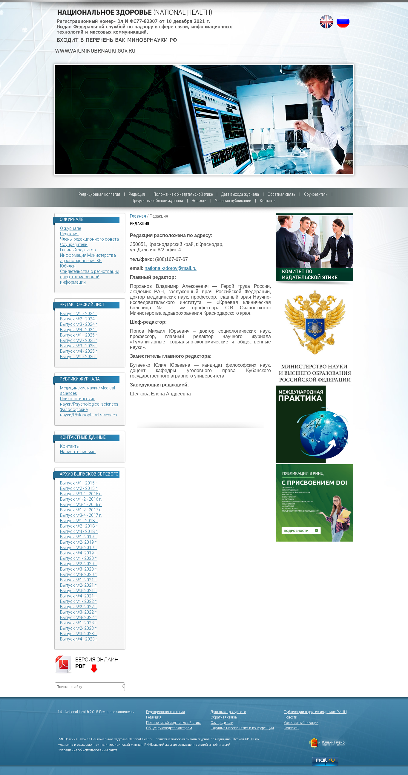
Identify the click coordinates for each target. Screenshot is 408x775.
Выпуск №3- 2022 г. (78, 612)
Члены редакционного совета (89, 239)
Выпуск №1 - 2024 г (78, 313)
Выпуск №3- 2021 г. (78, 590)
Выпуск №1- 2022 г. (78, 601)
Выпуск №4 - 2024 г (78, 329)
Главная (138, 216)
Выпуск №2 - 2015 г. (79, 488)
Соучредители (316, 194)
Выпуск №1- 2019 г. (78, 536)
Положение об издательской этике (183, 194)
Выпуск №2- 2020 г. (78, 563)
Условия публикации (233, 200)
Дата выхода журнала (240, 194)
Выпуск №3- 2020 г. (78, 569)
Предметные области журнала (157, 200)
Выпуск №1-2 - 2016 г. (81, 499)
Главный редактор (78, 249)
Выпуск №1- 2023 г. (78, 622)
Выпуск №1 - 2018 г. (79, 520)
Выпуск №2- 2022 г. (78, 606)
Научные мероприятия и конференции (242, 728)
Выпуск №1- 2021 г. (78, 579)
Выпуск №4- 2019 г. (78, 553)
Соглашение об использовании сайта (87, 750)
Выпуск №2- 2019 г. (78, 542)
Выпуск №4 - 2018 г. (79, 531)
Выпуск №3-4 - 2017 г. (81, 515)
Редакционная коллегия (99, 194)
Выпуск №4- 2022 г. (78, 617)
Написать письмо (78, 451)
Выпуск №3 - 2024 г (78, 324)
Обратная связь (281, 194)
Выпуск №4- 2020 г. (78, 574)
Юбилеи (68, 266)
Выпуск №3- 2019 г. (78, 547)
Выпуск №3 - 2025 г (78, 345)
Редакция (137, 194)
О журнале (70, 228)
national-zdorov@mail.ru (171, 268)
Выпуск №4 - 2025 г (78, 351)
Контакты (268, 200)
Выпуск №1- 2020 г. (78, 558)
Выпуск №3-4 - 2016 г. (81, 504)
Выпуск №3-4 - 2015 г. (81, 493)
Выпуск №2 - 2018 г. (79, 526)
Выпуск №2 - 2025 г (78, 340)
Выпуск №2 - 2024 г (78, 319)
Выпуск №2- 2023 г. (78, 628)
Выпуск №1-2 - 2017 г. (81, 510)
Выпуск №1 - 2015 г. (79, 483)
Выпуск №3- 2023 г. (78, 633)
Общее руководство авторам (169, 728)
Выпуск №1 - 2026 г (78, 356)
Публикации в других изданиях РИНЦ (315, 712)
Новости (199, 200)
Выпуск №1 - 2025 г (78, 335)
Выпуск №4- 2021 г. (78, 596)
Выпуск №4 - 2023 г (78, 639)
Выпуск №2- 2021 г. (78, 585)
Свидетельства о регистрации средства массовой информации (89, 277)
